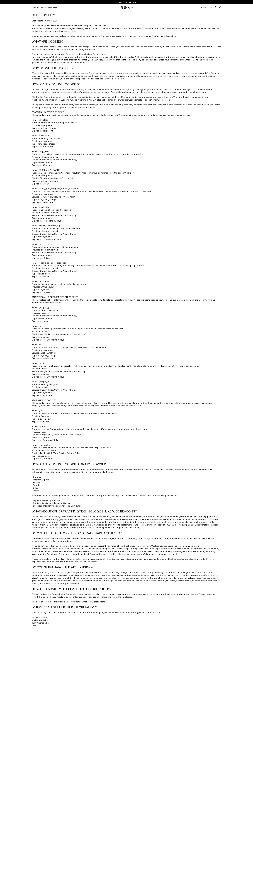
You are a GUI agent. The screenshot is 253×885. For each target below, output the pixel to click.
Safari (36, 485)
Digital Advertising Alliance (46, 501)
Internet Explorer (41, 480)
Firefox (36, 483)
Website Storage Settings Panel (47, 549)
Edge (35, 488)
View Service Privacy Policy (62, 160)
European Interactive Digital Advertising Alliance (57, 506)
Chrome (37, 477)
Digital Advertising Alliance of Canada (51, 503)
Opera (36, 491)
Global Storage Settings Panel (129, 549)
